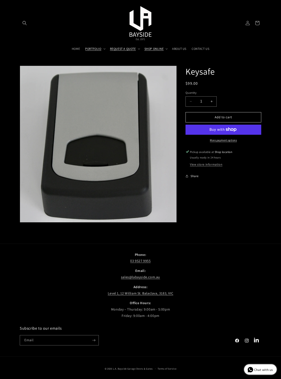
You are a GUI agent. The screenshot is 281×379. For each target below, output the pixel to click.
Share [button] (195, 176)
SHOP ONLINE (154, 49)
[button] (24, 23)
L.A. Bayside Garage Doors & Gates (133, 368)
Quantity (191, 93)
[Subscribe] (94, 340)
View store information (206, 164)
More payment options (223, 140)
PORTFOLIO (93, 49)
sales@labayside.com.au (140, 277)
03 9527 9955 (140, 261)
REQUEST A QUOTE (123, 49)
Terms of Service (167, 368)
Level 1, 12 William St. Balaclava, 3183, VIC (140, 293)
